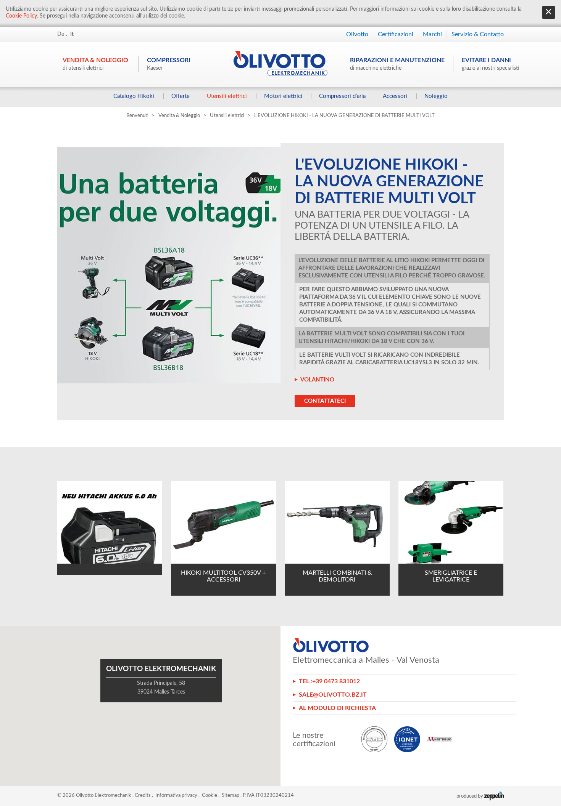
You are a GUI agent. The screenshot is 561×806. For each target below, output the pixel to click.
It (72, 34)
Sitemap (230, 795)
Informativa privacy (176, 795)
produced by (470, 796)
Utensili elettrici (227, 96)
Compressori (168, 64)
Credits (143, 795)
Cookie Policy (21, 16)
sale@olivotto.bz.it (333, 695)
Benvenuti (137, 115)
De (60, 34)
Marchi (432, 34)
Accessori (395, 96)
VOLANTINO (317, 380)
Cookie (209, 795)
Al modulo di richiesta (337, 708)
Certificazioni (395, 34)
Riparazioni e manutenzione (397, 64)
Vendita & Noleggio (95, 64)
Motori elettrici (283, 96)
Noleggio (436, 96)
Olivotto (357, 34)
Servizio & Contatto (477, 34)
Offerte (180, 96)
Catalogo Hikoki (133, 96)
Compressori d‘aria (342, 96)
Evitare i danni (490, 64)
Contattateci (325, 401)
